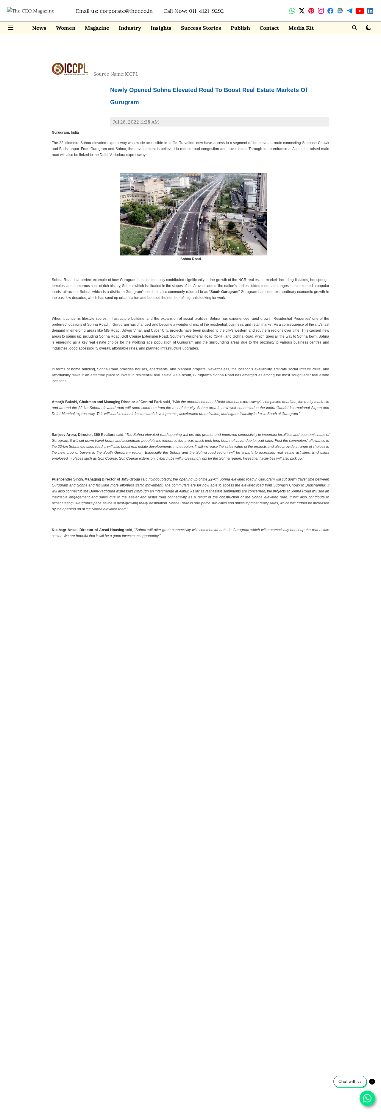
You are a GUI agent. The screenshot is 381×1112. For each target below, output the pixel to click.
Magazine (97, 27)
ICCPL (131, 74)
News (39, 27)
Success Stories (201, 27)
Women (65, 27)
